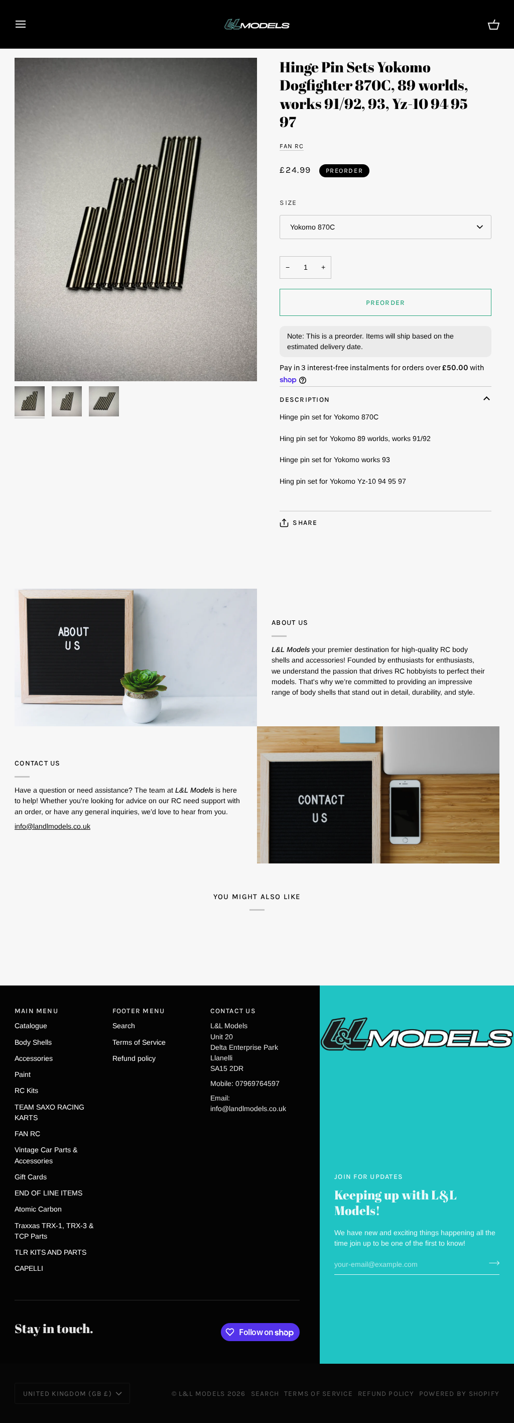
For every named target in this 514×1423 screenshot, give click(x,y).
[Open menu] (30, 24)
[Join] (491, 1263)
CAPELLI (29, 1268)
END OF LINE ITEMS (48, 1193)
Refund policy (134, 1058)
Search (123, 1026)
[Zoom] (136, 219)
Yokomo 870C (312, 227)
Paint (23, 1074)
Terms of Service (139, 1042)
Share (305, 522)
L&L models (203, 1393)
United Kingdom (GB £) (67, 1393)
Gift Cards (31, 1177)
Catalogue (31, 1026)
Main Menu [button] (36, 1011)
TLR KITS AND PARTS (50, 1252)
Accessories (34, 1058)
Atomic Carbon (38, 1209)
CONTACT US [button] (233, 1011)
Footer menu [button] (138, 1011)
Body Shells (33, 1042)
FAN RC (292, 146)
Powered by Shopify (459, 1393)
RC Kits (26, 1090)
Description (305, 399)
